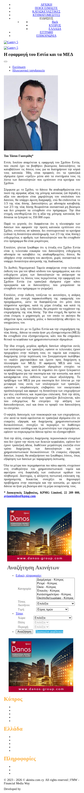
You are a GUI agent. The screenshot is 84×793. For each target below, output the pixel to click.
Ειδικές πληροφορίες (29, 575)
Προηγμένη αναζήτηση (49, 631)
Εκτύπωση (18, 67)
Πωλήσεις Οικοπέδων (25, 714)
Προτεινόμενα (21, 770)
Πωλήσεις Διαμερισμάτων (28, 707)
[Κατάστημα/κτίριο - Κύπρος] (56, 594)
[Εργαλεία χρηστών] (5, 61)
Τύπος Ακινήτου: (24, 603)
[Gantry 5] (11, 42)
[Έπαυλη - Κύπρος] (56, 591)
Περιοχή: (23, 627)
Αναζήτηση (24, 631)
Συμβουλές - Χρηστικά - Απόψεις (33, 773)
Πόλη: (21, 622)
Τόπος (19, 613)
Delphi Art (28, 789)
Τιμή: (21, 609)
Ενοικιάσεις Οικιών (24, 720)
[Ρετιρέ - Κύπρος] (56, 583)
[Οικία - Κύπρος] (56, 587)
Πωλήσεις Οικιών (23, 710)
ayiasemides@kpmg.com (20, 496)
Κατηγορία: (25, 588)
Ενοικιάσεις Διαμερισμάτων (29, 717)
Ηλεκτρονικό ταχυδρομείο (28, 70)
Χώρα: (22, 617)
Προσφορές (19, 766)
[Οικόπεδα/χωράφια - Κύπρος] (56, 598)
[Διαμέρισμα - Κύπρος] (56, 580)
